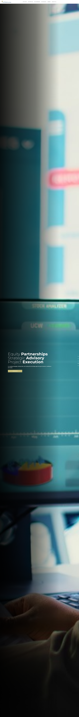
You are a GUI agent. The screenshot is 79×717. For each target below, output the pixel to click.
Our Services (15, 368)
